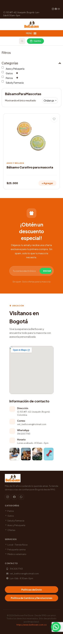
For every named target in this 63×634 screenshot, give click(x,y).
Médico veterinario (16, 554)
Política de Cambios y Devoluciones (31, 597)
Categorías (10, 63)
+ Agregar (47, 183)
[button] (56, 627)
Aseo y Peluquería (15, 68)
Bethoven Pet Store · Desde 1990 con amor (35, 615)
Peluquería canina (16, 549)
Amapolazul (33, 622)
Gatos (9, 73)
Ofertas (11, 530)
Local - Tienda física (17, 544)
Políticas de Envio (31, 589)
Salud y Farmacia (15, 82)
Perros (9, 78)
